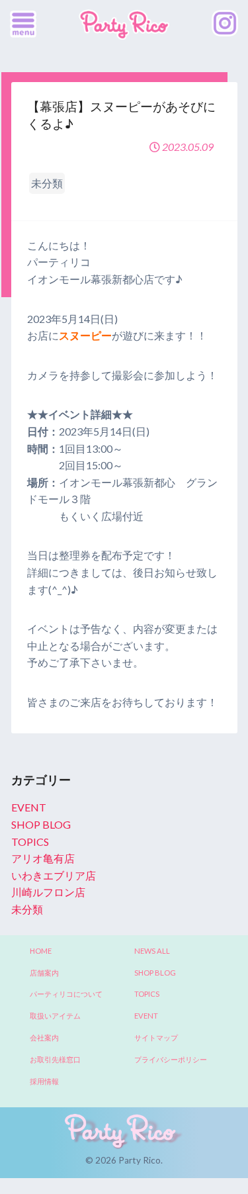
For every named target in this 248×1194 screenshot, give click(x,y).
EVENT (28, 807)
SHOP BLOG (41, 824)
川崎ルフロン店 (48, 892)
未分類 (27, 909)
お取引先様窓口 (55, 1059)
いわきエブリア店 (53, 875)
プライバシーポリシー (170, 1059)
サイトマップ (156, 1037)
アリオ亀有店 (43, 858)
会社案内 (44, 1037)
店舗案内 (44, 972)
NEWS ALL (152, 950)
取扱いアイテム (55, 1015)
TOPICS (30, 841)
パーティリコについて (66, 993)
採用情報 (44, 1081)
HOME (41, 950)
